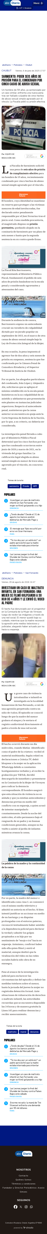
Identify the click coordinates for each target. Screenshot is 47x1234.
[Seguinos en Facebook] (15, 1206)
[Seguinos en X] (20, 1206)
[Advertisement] (23, 36)
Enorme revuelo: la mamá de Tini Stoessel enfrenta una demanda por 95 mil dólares (25, 1105)
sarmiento (14, 486)
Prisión (26, 486)
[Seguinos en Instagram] (26, 1206)
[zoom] (23, 128)
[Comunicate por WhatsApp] (31, 1206)
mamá (23, 1032)
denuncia (34, 1032)
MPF (35, 486)
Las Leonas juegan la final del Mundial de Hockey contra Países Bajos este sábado (25, 557)
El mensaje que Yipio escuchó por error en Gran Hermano (25, 530)
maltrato (12, 1032)
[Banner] (23, 198)
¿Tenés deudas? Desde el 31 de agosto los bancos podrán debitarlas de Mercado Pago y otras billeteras (25, 518)
